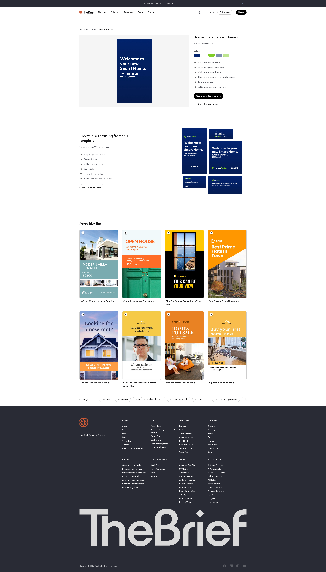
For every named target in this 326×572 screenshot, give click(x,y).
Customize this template (208, 95)
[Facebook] (225, 566)
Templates (83, 29)
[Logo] (83, 422)
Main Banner (123, 399)
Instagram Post (88, 399)
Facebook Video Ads (179, 399)
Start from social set (208, 104)
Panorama (106, 399)
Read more (171, 3)
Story (94, 29)
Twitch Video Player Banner (226, 399)
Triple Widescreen (154, 399)
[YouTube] (244, 566)
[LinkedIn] (231, 566)
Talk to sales (225, 12)
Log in (211, 12)
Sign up (241, 12)
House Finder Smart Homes (110, 29)
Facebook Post (201, 399)
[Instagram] (238, 566)
